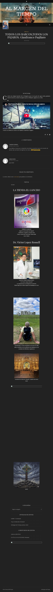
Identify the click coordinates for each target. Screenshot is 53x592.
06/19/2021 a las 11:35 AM (14, 146)
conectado (16, 176)
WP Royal (11, 589)
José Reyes (13, 537)
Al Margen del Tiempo (26, 11)
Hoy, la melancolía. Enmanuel (18, 521)
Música (26, 31)
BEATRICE (18, 534)
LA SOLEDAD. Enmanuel (23, 537)
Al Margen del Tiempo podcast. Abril (19, 525)
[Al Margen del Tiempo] (5, 24)
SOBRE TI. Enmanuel (16, 518)
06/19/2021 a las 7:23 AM (13, 160)
